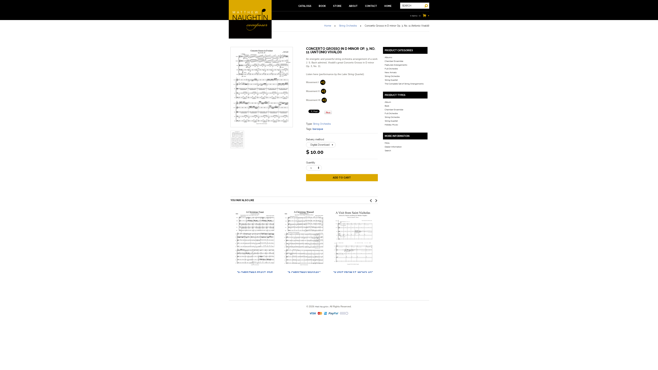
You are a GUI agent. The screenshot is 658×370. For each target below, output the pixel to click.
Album (388, 102)
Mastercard (320, 313)
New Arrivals (391, 72)
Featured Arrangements (396, 65)
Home (327, 25)
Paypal (333, 313)
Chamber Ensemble (394, 61)
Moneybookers (344, 313)
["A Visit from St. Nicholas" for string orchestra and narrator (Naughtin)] (353, 239)
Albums (388, 57)
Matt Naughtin (250, 19)
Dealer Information (393, 147)
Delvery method (315, 139)
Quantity (310, 162)
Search (388, 150)
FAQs (387, 143)
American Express (326, 313)
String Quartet (391, 80)
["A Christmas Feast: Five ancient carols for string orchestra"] (255, 239)
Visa (312, 313)
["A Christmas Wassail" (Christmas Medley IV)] (304, 239)
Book (387, 106)
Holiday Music (391, 125)
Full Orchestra (391, 68)
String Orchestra (348, 25)
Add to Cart (342, 177)
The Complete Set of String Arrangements (404, 84)
